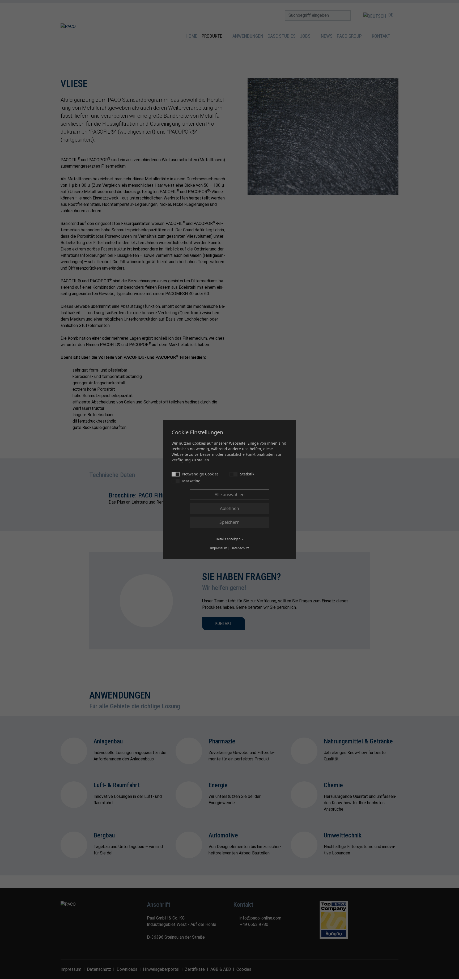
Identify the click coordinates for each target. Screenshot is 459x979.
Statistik (247, 473)
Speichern (229, 522)
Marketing (191, 480)
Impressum (218, 548)
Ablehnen (229, 508)
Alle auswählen (230, 494)
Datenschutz (240, 548)
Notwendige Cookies (200, 473)
